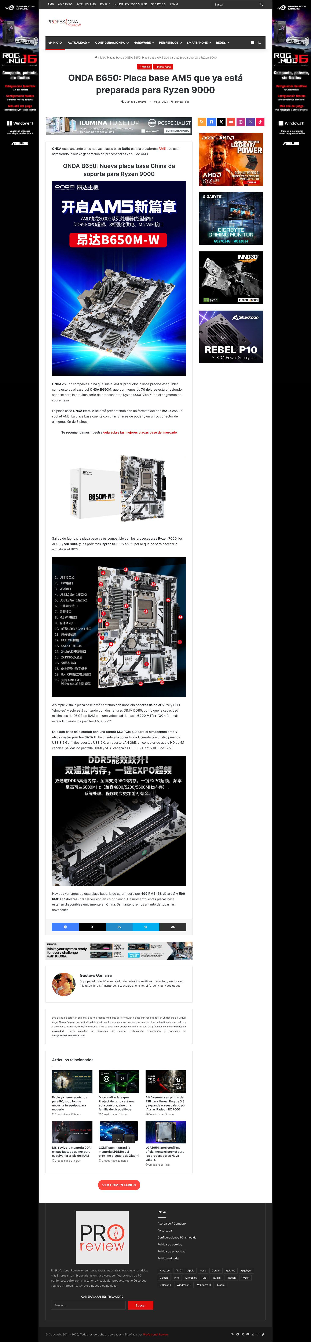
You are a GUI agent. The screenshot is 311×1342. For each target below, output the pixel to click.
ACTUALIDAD (77, 42)
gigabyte (246, 1270)
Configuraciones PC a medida (177, 1237)
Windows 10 (184, 1284)
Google (164, 1277)
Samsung (165, 1284)
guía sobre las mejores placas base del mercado (140, 432)
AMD (179, 1270)
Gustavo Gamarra (135, 101)
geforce (230, 1270)
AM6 (51, 4)
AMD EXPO (65, 4)
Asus (203, 1270)
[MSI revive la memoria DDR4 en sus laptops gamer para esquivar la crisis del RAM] (72, 1132)
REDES (221, 42)
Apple (190, 1270)
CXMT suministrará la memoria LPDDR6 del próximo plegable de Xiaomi (119, 1151)
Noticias (144, 66)
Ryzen (245, 1277)
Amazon (165, 1270)
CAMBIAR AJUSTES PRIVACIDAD (102, 1296)
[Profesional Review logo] (64, 23)
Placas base (114, 57)
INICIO (57, 42)
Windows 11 (204, 1284)
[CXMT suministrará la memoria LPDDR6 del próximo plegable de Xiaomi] (119, 1132)
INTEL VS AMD (86, 4)
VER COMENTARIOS (119, 1185)
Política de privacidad (171, 1251)
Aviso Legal (165, 1230)
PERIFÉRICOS (169, 42)
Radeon (231, 1277)
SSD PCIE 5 (158, 4)
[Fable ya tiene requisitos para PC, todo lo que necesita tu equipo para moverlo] (72, 1081)
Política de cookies (170, 1244)
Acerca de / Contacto (172, 1223)
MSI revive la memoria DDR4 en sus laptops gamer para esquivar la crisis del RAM (72, 1151)
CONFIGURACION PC (110, 42)
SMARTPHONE (197, 42)
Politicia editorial (168, 1258)
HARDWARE (142, 42)
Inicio (101, 57)
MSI (204, 1277)
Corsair (216, 1270)
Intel (176, 1277)
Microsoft (191, 1277)
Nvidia (217, 1277)
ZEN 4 (174, 4)
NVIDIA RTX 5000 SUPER (130, 4)
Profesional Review (155, 1334)
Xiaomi (221, 1284)
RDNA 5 (105, 4)
